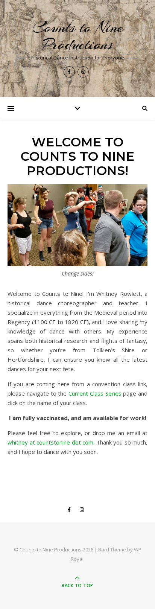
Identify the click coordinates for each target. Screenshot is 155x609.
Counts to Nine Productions (77, 36)
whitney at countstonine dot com (50, 442)
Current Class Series (95, 393)
